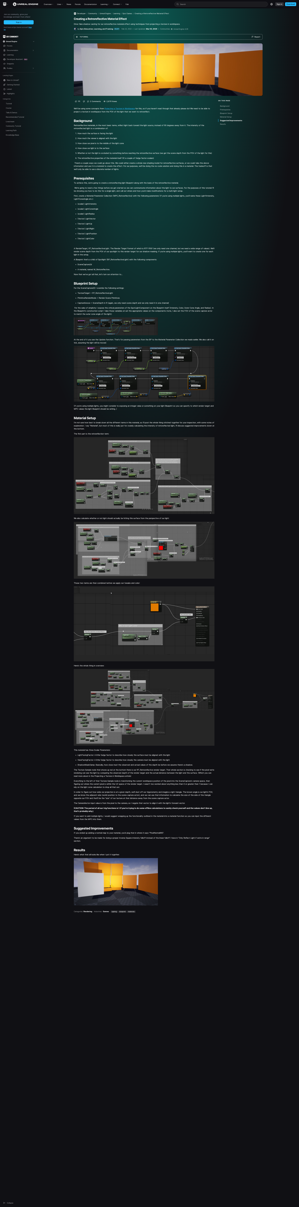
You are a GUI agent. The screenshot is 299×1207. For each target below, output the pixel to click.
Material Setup (226, 117)
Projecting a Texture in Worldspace (120, 108)
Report (257, 37)
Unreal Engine (105, 13)
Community (92, 13)
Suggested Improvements (231, 120)
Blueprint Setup (226, 113)
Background (224, 106)
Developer (81, 13)
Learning (116, 13)
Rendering (88, 911)
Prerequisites (225, 110)
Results (223, 124)
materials (131, 911)
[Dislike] (84, 101)
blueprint (122, 911)
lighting (114, 911)
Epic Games (127, 13)
